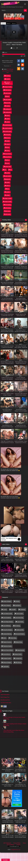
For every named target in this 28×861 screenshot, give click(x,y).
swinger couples (7, 198)
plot (5, 169)
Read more (7, 66)
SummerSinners (6, 654)
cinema (7, 115)
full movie (8, 137)
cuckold (7, 121)
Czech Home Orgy (19, 617)
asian (8, 96)
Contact (18, 844)
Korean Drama (8, 153)
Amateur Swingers (7, 601)
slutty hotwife (8, 176)
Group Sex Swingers (7, 629)
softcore (8, 185)
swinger (8, 195)
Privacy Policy (16, 843)
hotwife (7, 140)
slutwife (7, 182)
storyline (8, 191)
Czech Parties (20, 621)
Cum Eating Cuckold (7, 613)
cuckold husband (7, 128)
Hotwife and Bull (19, 629)
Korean (7, 150)
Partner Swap (13, 637)
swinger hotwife (7, 201)
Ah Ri (8, 69)
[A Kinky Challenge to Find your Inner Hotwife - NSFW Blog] (4, 715)
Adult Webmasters (5, 694)
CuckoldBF (13, 609)
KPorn (8, 160)
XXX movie (8, 214)
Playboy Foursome (7, 642)
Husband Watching (7, 83)
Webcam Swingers (7, 662)
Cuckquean (22, 609)
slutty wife (8, 179)
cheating (8, 105)
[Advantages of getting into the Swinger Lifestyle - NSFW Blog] (4, 722)
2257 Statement (7, 843)
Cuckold (8, 78)
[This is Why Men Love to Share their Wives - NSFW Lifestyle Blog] (4, 728)
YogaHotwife (5, 666)
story (8, 188)
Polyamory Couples (7, 646)
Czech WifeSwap (6, 625)
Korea (8, 147)
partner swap (8, 166)
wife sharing (7, 207)
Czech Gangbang (7, 617)
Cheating (8, 75)
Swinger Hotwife (7, 86)
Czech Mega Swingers (8, 621)
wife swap (8, 211)
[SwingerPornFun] (11, 3)
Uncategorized (18, 658)
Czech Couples (19, 613)
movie (8, 163)
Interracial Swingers (20, 633)
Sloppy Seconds (20, 650)
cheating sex (8, 109)
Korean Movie (8, 156)
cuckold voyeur (8, 131)
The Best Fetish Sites (6, 702)
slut (10, 169)
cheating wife (8, 112)
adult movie (7, 93)
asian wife (8, 102)
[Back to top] (23, 857)
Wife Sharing (8, 89)
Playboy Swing (19, 642)
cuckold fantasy (7, 125)
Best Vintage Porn (5, 697)
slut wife (8, 172)
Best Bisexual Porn (5, 700)
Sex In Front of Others (8, 650)
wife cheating (8, 204)
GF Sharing (17, 625)
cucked (7, 118)
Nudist (4, 637)
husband (8, 144)
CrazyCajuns (17, 605)
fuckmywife (7, 134)
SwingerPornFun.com (15, 849)
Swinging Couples (7, 658)
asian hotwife (8, 99)
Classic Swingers (6, 605)
